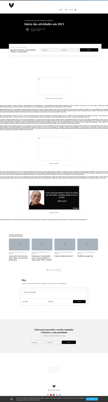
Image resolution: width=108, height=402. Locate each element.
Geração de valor (16, 173)
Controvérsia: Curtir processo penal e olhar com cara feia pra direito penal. (18, 258)
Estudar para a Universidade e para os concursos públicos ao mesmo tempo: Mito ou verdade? (42, 258)
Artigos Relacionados (16, 235)
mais (58, 270)
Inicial (71, 9)
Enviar (89, 50)
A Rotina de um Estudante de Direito (18, 253)
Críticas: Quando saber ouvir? (63, 256)
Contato (60, 9)
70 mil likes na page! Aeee (85, 256)
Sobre (66, 9)
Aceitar (92, 399)
